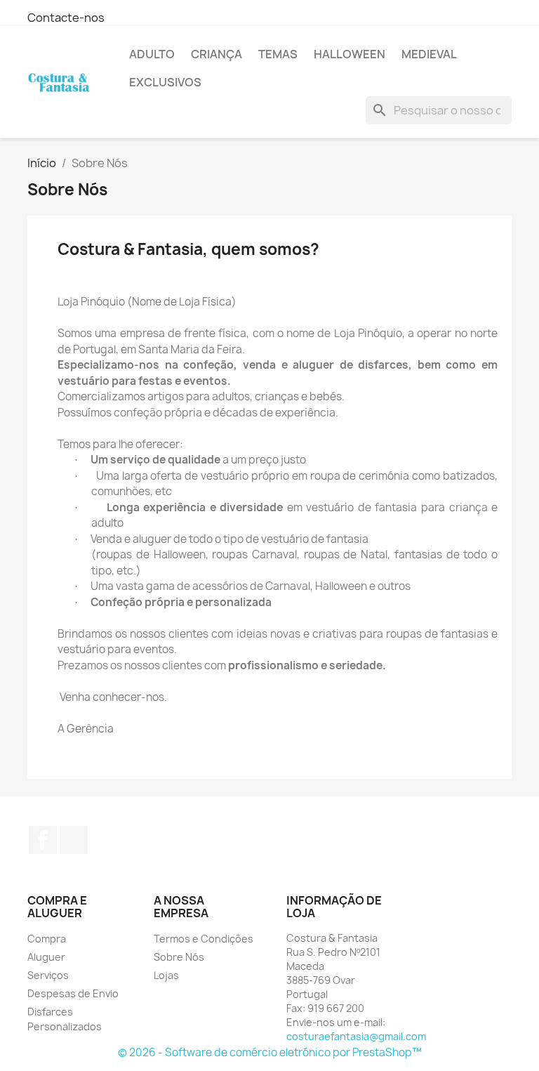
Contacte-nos (66, 17)
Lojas (166, 975)
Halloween (349, 54)
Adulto (152, 54)
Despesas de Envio (73, 993)
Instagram (74, 840)
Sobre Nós (179, 957)
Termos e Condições (203, 938)
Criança (216, 54)
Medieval (429, 54)
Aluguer (46, 957)
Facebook (43, 840)
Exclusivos (165, 82)
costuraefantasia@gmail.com (356, 1036)
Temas (278, 54)
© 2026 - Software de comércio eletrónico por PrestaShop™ (270, 1052)
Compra (46, 938)
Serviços (48, 975)
